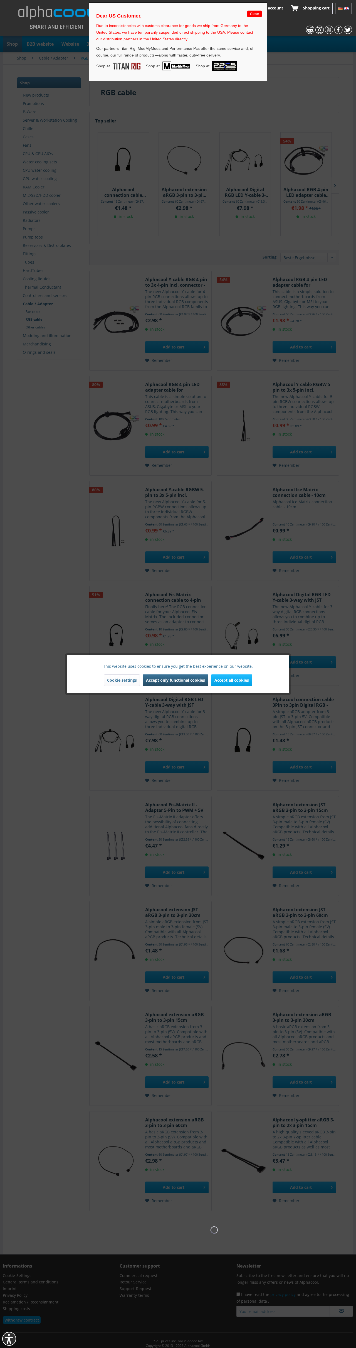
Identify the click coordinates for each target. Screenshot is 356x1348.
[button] (9, 1338)
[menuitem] (268, 8)
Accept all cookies (231, 680)
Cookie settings (122, 680)
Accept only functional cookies (175, 680)
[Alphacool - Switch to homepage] (57, 19)
